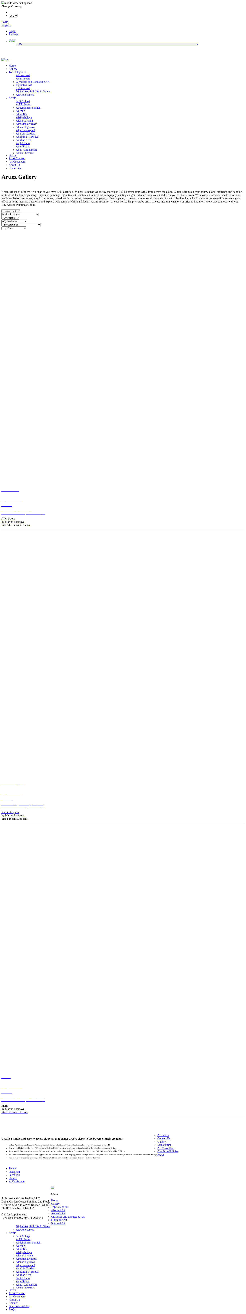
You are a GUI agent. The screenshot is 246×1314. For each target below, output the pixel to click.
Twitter (13, 1168)
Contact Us (163, 1138)
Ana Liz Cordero (25, 133)
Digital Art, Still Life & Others (33, 91)
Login (12, 31)
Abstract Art (23, 75)
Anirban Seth (23, 140)
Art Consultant (17, 161)
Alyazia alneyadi (25, 130)
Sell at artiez (164, 1144)
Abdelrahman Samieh (28, 107)
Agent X (21, 110)
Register (13, 34)
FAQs (160, 1154)
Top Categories (18, 72)
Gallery (13, 68)
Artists (13, 97)
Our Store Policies (167, 1151)
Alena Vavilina (24, 120)
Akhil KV (21, 114)
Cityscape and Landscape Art (32, 81)
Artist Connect (17, 158)
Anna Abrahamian (26, 149)
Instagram (14, 1171)
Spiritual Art (23, 88)
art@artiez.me (16, 1181)
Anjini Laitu (23, 143)
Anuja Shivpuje (25, 152)
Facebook (14, 1174)
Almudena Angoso (26, 123)
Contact (13, 1302)
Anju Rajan (22, 146)
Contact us (15, 168)
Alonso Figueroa (25, 127)
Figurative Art (24, 84)
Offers (12, 155)
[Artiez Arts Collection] (5, 59)
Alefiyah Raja (24, 117)
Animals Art (23, 78)
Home (12, 65)
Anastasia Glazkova (27, 136)
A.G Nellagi (23, 101)
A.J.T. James (23, 104)
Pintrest (13, 1178)
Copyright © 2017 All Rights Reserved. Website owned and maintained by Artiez (148, 1191)
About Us (14, 164)
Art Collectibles (25, 94)
